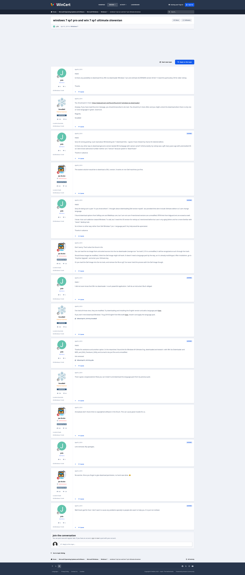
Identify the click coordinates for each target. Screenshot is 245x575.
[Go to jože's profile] (54, 27)
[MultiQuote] (75, 91)
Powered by (185, 571)
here (159, 311)
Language (55, 571)
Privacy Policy (65, 571)
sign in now (95, 538)
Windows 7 (74, 26)
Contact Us (74, 571)
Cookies (82, 571)
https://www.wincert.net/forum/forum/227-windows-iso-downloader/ (116, 103)
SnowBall (61, 109)
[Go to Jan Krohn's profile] (61, 168)
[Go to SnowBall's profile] (61, 102)
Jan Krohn (61, 176)
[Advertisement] (122, 44)
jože (57, 26)
